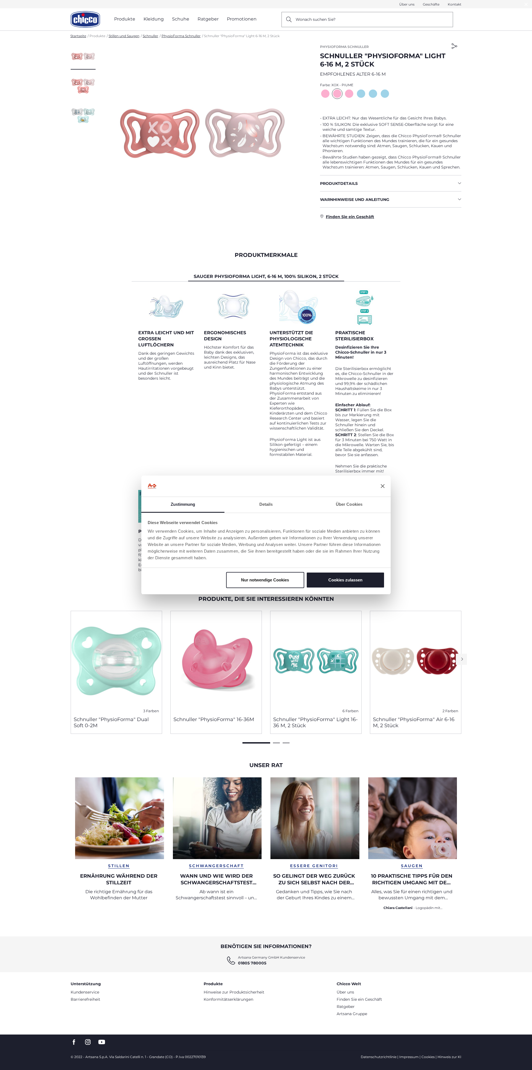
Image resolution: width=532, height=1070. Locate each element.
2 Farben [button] (450, 711)
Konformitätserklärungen (228, 999)
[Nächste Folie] (461, 659)
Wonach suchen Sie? (316, 19)
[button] (83, 57)
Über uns (407, 4)
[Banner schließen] (383, 486)
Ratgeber (346, 1006)
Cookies (428, 1057)
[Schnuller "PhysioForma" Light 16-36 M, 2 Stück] (315, 661)
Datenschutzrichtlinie (379, 1057)
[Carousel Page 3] (286, 743)
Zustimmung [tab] (183, 504)
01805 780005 (252, 963)
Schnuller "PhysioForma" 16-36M (213, 719)
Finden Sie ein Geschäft (359, 999)
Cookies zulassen (345, 580)
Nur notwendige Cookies (265, 580)
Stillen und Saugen (124, 36)
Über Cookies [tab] (349, 504)
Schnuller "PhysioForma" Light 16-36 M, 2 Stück (315, 722)
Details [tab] (266, 504)
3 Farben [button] (151, 711)
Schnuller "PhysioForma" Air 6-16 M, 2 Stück (413, 722)
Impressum (409, 1057)
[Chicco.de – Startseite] (85, 19)
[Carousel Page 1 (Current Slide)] (256, 743)
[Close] (526, 4)
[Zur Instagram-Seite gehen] (88, 1042)
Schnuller (150, 36)
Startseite (78, 36)
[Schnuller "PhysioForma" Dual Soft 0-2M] (116, 661)
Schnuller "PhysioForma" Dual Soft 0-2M (111, 722)
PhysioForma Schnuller (181, 36)
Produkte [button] (124, 19)
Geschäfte (431, 4)
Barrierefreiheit (85, 999)
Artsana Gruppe (352, 1013)
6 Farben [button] (350, 711)
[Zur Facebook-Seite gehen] (74, 1042)
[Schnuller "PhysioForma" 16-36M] (216, 661)
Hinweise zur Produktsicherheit (234, 992)
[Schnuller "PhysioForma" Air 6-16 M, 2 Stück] (415, 661)
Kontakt (454, 4)
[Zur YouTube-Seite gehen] (101, 1042)
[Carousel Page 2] (276, 743)
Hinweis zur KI (449, 1057)
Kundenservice (85, 992)
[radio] (325, 93)
